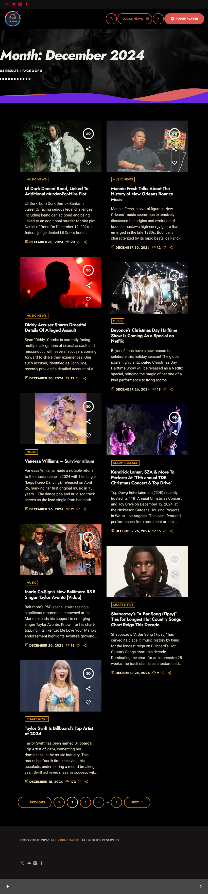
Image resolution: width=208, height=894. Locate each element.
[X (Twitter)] (7, 4)
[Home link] (13, 19)
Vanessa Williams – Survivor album (59, 461)
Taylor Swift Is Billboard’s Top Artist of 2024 (59, 731)
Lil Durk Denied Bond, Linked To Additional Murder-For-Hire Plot (57, 191)
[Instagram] (20, 4)
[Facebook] (27, 4)
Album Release (125, 463)
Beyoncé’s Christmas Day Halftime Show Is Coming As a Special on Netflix (144, 335)
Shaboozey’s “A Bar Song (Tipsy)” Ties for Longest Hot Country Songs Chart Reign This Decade (146, 619)
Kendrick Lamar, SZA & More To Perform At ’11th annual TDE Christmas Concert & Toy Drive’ (143, 477)
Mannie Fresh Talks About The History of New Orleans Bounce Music (142, 194)
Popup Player (184, 18)
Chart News (123, 604)
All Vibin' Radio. (65, 840)
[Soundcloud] (14, 4)
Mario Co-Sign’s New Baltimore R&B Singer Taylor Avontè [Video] (60, 594)
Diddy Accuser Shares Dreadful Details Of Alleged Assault (55, 328)
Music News (37, 179)
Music (118, 321)
